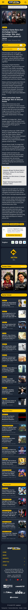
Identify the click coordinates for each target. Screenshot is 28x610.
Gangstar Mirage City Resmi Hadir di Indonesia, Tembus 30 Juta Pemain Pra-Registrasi (13, 172)
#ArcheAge (6, 224)
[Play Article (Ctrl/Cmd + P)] (18, 49)
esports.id (18, 605)
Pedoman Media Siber (13, 608)
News (4, 555)
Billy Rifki (4, 40)
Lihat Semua (23, 266)
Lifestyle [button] (6, 561)
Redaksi (21, 608)
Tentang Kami (4, 608)
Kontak (25, 608)
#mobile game (14, 224)
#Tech (21, 224)
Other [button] (5, 565)
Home (4, 552)
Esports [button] (5, 558)
